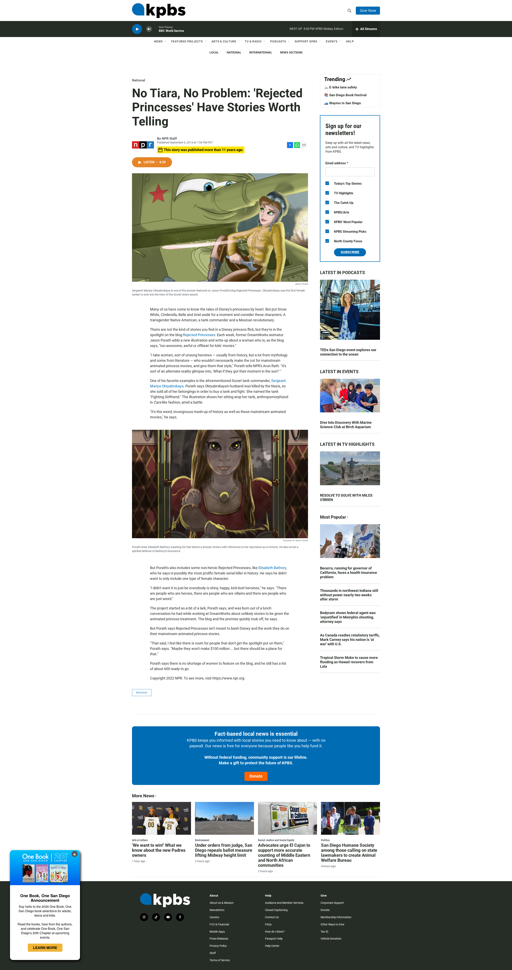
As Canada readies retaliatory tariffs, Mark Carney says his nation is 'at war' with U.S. (350, 639)
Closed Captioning (276, 910)
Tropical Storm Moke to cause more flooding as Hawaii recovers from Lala (349, 661)
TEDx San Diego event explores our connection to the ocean (348, 352)
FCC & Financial (219, 924)
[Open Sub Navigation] (165, 41)
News (158, 41)
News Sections (291, 52)
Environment (202, 840)
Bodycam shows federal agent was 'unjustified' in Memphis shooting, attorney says (348, 617)
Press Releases (219, 938)
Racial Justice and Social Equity (276, 840)
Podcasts (278, 41)
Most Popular (333, 517)
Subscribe (350, 252)
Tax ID (324, 931)
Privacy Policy (218, 945)
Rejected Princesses (199, 335)
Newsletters (217, 910)
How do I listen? (275, 931)
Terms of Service (220, 960)
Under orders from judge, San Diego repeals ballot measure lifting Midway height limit (223, 850)
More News (143, 795)
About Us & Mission (222, 902)
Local (214, 52)
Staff (213, 953)
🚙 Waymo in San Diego (342, 103)
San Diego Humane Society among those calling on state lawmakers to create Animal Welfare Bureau (349, 853)
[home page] (158, 10)
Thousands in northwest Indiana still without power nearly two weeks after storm (349, 594)
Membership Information (336, 917)
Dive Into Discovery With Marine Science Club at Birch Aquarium (346, 424)
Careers (214, 917)
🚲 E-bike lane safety (340, 87)
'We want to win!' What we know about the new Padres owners (158, 850)
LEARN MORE (45, 947)
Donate (256, 776)
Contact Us (272, 917)
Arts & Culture (223, 41)
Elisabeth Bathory (272, 568)
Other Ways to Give (332, 924)
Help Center (272, 945)
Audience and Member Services (284, 902)
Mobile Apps (217, 931)
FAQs (268, 924)
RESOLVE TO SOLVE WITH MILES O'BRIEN (346, 497)
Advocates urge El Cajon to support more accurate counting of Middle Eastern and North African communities (284, 855)
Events (331, 41)
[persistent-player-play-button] (137, 29)
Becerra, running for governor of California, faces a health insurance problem (348, 572)
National (234, 52)
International (260, 52)
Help (350, 41)
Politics (325, 840)
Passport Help (274, 938)
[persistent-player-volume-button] (149, 29)
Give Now (368, 10)
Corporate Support (332, 902)
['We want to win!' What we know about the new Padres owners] (161, 818)
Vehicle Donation (331, 938)
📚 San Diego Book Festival (345, 95)
